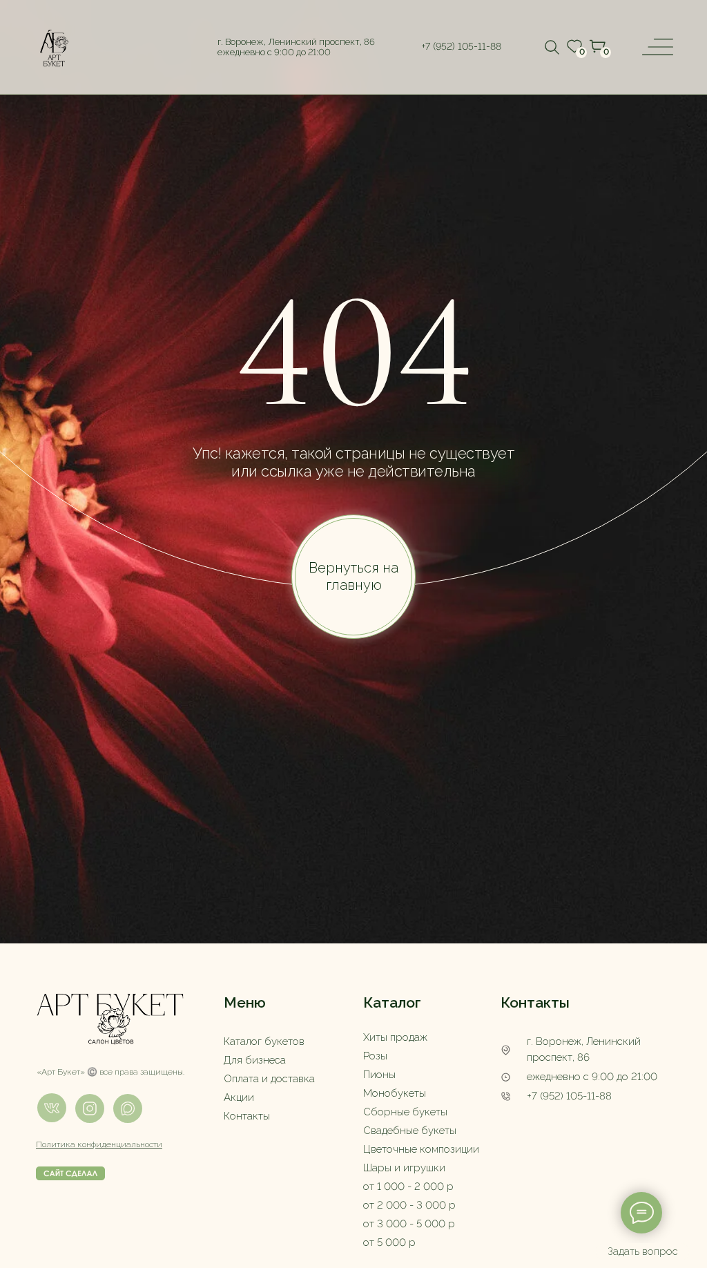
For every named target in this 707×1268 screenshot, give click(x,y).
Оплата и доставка (269, 1079)
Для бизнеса (255, 1060)
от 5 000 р (389, 1242)
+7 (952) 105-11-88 (569, 1096)
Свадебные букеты (409, 1130)
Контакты (247, 1116)
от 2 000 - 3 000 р (409, 1205)
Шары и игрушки (404, 1168)
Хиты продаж (395, 1037)
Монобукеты (394, 1093)
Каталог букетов (264, 1041)
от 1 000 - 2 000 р (408, 1186)
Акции (239, 1097)
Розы (375, 1056)
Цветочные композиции (421, 1149)
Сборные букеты (405, 1112)
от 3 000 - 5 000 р (409, 1224)
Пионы (379, 1074)
